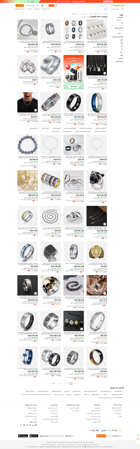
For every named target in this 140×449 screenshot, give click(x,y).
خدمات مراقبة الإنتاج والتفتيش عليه (93, 419)
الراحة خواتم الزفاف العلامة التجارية (90, 391)
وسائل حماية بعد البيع (96, 416)
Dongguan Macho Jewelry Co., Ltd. (76, 50)
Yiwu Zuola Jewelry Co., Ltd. (100, 50)
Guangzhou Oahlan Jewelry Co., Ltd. (99, 123)
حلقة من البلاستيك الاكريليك (116, 394)
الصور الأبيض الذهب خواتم (105, 391)
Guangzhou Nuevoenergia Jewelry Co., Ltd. (51, 270)
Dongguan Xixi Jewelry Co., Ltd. (31, 50)
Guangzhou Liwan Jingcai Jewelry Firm (29, 165)
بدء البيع (35, 410)
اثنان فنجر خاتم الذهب (29, 391)
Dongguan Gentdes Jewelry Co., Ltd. (29, 269)
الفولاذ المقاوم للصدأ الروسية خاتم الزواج (82, 131)
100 (53, 383)
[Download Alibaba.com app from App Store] (34, 435)
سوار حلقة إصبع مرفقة (34, 128)
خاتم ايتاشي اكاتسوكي (67, 131)
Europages (91, 442)
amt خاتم (105, 394)
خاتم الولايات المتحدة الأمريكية (99, 131)
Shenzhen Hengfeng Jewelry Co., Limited (74, 270)
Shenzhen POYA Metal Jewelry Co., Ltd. (75, 123)
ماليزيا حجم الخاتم (45, 128)
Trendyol (86, 442)
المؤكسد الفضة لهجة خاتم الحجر (70, 128)
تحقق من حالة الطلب (32, 413)
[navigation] (116, 198)
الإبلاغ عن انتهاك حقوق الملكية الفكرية (50, 419)
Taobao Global (76, 442)
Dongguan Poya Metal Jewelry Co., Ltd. (75, 235)
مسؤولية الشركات (118, 413)
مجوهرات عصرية (82, 13)
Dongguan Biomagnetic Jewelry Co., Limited (51, 121)
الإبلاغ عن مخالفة (54, 421)
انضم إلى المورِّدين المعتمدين (30, 416)
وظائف (120, 416)
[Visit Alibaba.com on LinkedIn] (33, 425)
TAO (81, 442)
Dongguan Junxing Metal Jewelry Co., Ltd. (74, 200)
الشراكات (35, 419)
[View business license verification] (83, 447)
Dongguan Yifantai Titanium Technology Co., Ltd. (96, 162)
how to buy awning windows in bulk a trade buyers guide (110, 397)
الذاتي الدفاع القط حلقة (56, 391)
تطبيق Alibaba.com (44, 435)
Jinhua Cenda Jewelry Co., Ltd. (100, 270)
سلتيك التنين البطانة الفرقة (42, 391)
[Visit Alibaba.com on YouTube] (24, 425)
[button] (56, 5)
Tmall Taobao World (62, 442)
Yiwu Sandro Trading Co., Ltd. (100, 236)
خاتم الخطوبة (77, 394)
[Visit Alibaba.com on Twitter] (30, 425)
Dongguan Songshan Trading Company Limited (50, 198)
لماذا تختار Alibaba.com (117, 408)
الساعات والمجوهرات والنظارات (95, 13)
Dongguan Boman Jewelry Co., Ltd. (99, 304)
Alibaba (105, 13)
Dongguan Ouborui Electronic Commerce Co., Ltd (96, 87)
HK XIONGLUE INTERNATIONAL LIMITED (51, 303)
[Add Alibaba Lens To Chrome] (101, 435)
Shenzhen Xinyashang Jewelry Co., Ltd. (29, 120)
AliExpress (49, 442)
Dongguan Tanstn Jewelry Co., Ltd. (30, 303)
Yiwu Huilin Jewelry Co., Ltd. (54, 86)
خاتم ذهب (85, 394)
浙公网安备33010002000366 (94, 446)
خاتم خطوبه (68, 394)
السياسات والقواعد (96, 421)
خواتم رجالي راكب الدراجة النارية (86, 128)
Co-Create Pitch (118, 410)
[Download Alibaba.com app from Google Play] (23, 435)
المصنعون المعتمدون (75, 408)
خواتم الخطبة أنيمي (117, 391)
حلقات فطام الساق (76, 391)
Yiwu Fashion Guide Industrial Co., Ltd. (29, 199)
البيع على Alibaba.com (32, 408)
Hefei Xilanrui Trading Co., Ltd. (54, 50)
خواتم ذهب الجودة (55, 131)
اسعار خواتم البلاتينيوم (95, 394)
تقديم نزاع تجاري (54, 413)
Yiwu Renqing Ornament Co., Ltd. (76, 163)
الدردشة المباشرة (54, 410)
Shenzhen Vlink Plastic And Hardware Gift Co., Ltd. (27, 233)
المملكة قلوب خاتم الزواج (100, 128)
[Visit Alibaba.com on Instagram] (27, 425)
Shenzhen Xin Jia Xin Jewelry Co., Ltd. (52, 235)
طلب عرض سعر (75, 410)
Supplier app (68, 435)
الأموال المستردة (54, 416)
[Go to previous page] (73, 383)
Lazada (70, 442)
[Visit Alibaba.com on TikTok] (21, 425)
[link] (138, 435)
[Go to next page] (50, 383)
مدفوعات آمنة (97, 408)
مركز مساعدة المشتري (53, 408)
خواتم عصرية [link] (74, 13)
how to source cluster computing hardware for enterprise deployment (35, 394)
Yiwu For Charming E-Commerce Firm (98, 201)
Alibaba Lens (116, 435)
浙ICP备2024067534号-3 (107, 446)
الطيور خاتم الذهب (56, 128)
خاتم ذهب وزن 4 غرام (58, 394)
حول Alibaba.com (118, 404)
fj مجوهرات (66, 391)
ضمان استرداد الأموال (95, 410)
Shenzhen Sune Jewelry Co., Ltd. (30, 83)
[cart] (37, 5)
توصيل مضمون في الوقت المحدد (93, 413)
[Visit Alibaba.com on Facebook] (36, 425)
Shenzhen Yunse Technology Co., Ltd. (75, 306)
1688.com (55, 442)
